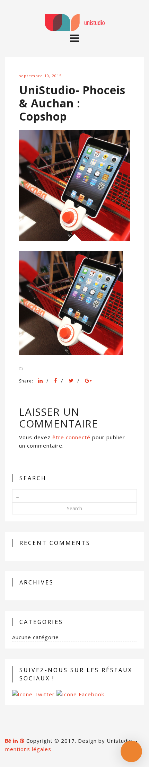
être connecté (71, 437)
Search (74, 508)
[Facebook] (56, 380)
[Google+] (88, 380)
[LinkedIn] (40, 380)
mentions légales (28, 749)
